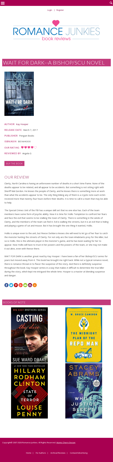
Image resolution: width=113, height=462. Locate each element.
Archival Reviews (57, 453)
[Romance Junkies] (56, 30)
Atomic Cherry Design (65, 442)
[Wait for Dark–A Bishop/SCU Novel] (19, 94)
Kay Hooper (22, 124)
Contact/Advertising (78, 453)
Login (49, 10)
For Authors (41, 453)
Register (60, 10)
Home (28, 453)
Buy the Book (14, 163)
